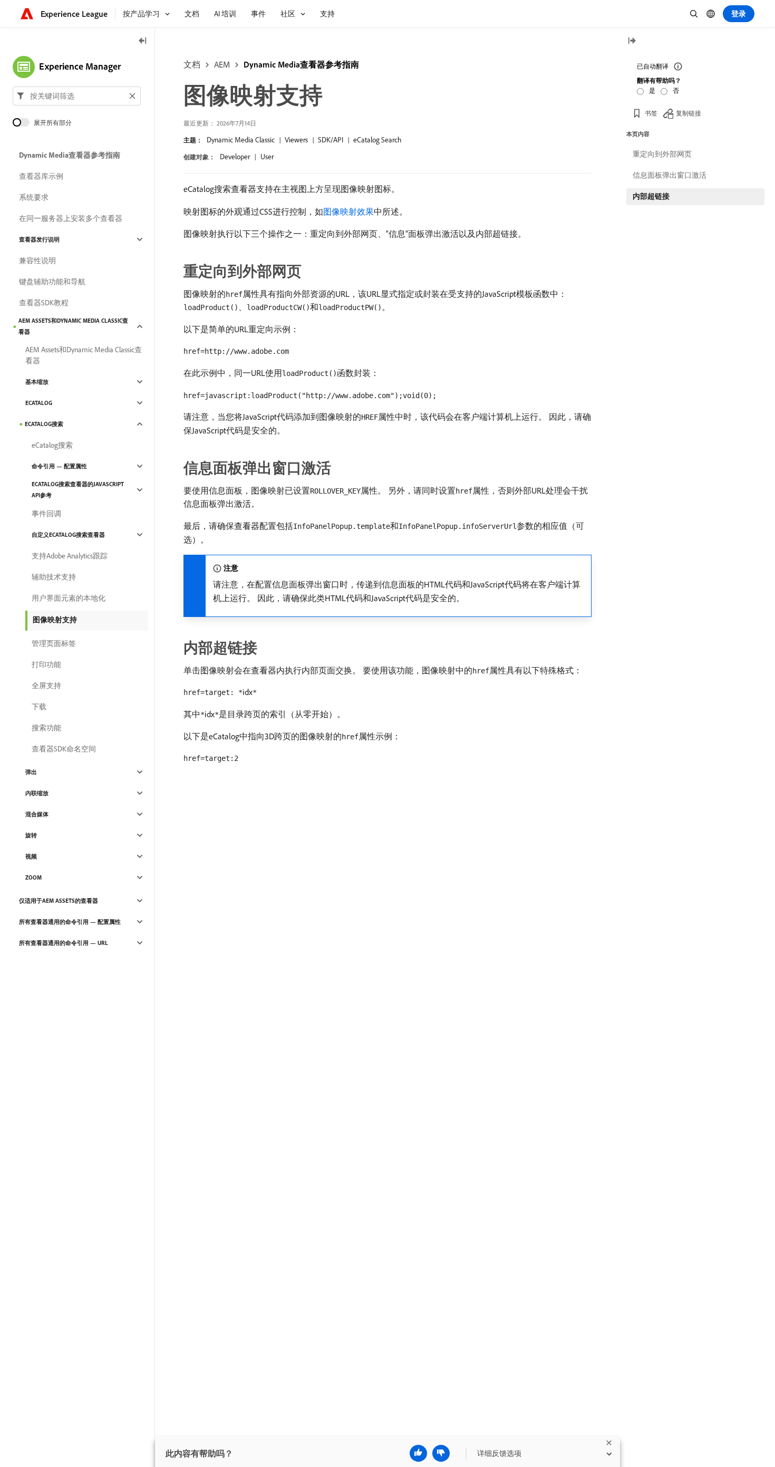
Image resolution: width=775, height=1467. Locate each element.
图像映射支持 (55, 619)
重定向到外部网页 (662, 154)
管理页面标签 (54, 643)
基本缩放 (37, 381)
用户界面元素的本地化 (68, 598)
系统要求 (34, 197)
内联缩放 (37, 793)
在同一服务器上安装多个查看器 (70, 218)
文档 (191, 64)
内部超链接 (651, 196)
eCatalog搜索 (44, 424)
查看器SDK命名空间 (64, 749)
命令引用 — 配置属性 (59, 466)
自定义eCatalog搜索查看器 (68, 534)
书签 (651, 113)
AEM (222, 64)
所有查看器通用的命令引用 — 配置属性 (70, 921)
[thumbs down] (441, 1453)
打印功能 (46, 664)
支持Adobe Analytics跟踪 (70, 556)
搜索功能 (46, 727)
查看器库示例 (41, 176)
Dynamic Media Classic (241, 139)
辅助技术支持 (54, 577)
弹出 (31, 772)
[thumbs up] (418, 1453)
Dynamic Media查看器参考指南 (301, 64)
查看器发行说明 (39, 239)
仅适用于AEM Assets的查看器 (58, 900)
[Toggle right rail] (631, 41)
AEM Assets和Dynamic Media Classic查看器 (73, 326)
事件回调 (46, 513)
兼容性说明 (37, 260)
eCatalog (38, 403)
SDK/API (330, 139)
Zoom (33, 877)
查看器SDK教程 (44, 302)
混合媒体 (37, 814)
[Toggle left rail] (142, 41)
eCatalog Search (377, 139)
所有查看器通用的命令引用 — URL (63, 943)
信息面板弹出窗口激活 (669, 175)
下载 (39, 706)
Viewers (296, 139)
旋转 (31, 835)
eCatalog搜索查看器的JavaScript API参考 (78, 489)
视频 (31, 856)
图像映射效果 (348, 211)
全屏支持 (46, 685)
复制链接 (688, 113)
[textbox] (77, 95)
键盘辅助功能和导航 (52, 281)
